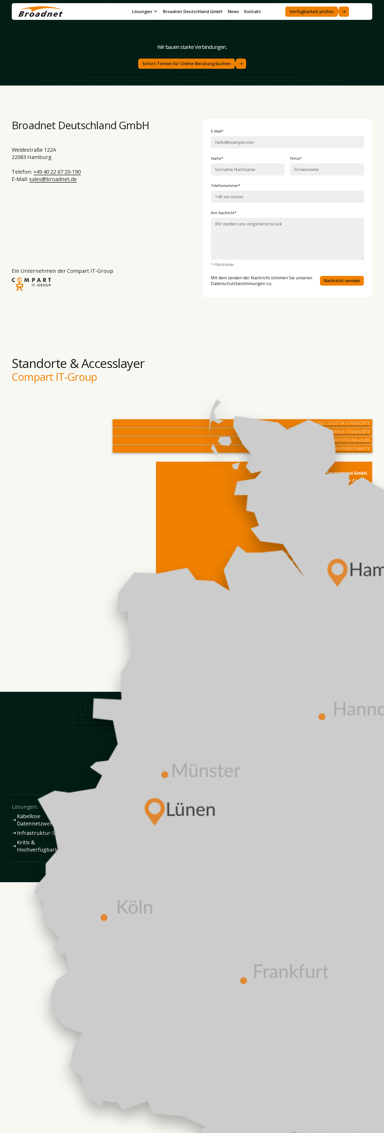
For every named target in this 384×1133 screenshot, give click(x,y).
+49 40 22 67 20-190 (57, 171)
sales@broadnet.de (53, 179)
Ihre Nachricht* (224, 213)
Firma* (296, 158)
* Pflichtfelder (222, 265)
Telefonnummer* (225, 186)
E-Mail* (217, 131)
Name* (217, 158)
